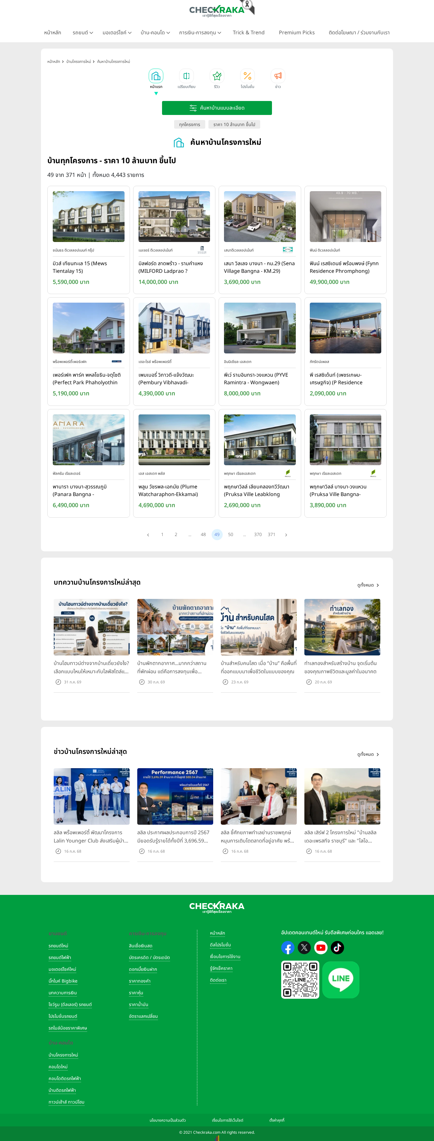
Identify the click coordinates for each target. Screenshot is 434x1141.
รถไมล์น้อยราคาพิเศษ (68, 1028)
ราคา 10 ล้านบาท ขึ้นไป (234, 124)
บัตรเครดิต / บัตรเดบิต (149, 957)
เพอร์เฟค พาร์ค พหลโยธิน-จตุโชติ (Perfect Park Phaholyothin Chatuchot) (87, 379)
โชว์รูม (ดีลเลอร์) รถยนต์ (70, 1004)
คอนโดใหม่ (58, 1067)
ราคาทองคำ (140, 981)
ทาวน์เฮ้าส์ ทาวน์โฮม (67, 1102)
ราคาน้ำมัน (138, 1004)
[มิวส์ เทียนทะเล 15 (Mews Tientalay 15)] (89, 218)
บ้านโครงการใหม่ (63, 1055)
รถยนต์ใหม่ (58, 946)
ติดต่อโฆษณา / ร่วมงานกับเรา (359, 33)
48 (203, 534)
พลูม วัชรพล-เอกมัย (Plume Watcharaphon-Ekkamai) (168, 490)
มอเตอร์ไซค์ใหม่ (62, 969)
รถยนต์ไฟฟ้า (60, 957)
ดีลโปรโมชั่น (220, 945)
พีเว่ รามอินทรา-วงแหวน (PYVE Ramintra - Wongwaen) (256, 378)
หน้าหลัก (52, 33)
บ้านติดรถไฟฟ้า (62, 1090)
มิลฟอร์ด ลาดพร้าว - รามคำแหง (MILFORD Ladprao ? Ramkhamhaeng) (171, 268)
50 (230, 534)
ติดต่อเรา (218, 980)
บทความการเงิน (63, 993)
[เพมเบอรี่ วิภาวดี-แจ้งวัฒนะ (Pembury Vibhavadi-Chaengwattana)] (174, 329)
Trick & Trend (249, 33)
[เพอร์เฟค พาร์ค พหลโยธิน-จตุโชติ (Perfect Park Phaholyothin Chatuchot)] (89, 329)
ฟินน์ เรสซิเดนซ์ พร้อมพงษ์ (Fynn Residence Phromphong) (344, 267)
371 (271, 534)
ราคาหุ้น (136, 993)
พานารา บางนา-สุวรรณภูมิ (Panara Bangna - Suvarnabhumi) (80, 491)
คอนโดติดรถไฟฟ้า (65, 1078)
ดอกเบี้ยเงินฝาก (143, 969)
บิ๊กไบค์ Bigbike (63, 981)
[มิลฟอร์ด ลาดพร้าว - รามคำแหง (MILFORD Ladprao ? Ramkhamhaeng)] (174, 218)
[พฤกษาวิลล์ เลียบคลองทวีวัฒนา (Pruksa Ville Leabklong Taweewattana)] (260, 441)
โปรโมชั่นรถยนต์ (63, 1016)
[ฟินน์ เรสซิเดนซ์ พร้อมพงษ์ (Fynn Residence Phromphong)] (346, 218)
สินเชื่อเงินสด (141, 946)
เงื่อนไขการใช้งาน (225, 956)
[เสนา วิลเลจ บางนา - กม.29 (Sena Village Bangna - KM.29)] (260, 218)
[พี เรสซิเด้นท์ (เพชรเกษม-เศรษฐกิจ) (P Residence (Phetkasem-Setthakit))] (346, 329)
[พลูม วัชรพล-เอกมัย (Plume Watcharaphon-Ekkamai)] (174, 441)
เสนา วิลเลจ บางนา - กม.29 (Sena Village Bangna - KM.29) (259, 267)
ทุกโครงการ (189, 124)
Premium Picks (297, 33)
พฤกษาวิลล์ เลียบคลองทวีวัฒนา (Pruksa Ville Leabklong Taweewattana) (256, 491)
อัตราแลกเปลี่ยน (143, 1016)
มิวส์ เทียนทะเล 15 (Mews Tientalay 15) (80, 267)
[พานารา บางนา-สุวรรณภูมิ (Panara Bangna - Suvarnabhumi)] (89, 441)
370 (258, 534)
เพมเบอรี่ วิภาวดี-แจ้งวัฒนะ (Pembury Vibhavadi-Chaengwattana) (166, 379)
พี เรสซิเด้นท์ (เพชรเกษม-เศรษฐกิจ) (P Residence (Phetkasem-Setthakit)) (337, 379)
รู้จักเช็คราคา (221, 968)
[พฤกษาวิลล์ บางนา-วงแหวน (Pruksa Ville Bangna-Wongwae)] (346, 441)
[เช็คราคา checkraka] (217, 11)
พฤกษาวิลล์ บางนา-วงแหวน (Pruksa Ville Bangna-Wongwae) (338, 491)
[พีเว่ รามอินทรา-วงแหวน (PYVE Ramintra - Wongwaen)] (260, 329)
